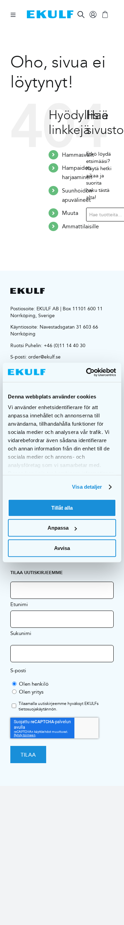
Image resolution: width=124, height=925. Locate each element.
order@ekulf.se (44, 357)
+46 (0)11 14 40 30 (64, 345)
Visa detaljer (87, 487)
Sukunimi (20, 633)
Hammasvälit (78, 154)
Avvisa (62, 548)
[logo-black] (27, 290)
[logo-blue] (50, 13)
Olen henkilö (34, 683)
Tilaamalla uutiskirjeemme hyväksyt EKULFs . (59, 707)
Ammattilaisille (80, 226)
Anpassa (58, 528)
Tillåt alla (62, 508)
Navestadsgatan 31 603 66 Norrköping (54, 330)
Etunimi (19, 604)
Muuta (70, 213)
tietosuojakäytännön (37, 709)
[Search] (81, 14)
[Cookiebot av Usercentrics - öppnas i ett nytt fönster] (87, 372)
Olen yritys (31, 691)
